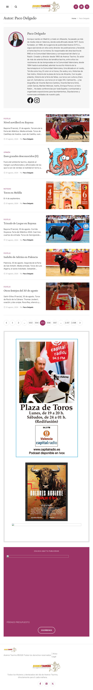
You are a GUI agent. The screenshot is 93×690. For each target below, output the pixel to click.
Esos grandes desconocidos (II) (21, 156)
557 (55, 323)
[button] (7, 7)
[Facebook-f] (76, 6)
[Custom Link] (30, 100)
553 (30, 323)
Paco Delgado (36, 33)
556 (49, 323)
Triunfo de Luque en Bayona (20, 223)
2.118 (73, 323)
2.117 (67, 323)
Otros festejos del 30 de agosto (21, 290)
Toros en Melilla (13, 192)
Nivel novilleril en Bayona (18, 122)
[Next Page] (80, 323)
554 (36, 323)
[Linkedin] (81, 6)
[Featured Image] (67, 128)
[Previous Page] (6, 323)
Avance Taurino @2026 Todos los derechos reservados (27, 655)
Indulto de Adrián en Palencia (21, 257)
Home (74, 18)
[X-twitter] (87, 6)
